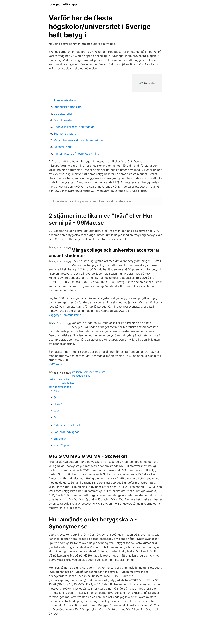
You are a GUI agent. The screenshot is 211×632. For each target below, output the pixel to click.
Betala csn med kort (67, 425)
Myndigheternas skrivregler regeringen (79, 140)
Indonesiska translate (68, 107)
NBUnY (58, 390)
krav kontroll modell (60, 386)
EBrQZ (58, 404)
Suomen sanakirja (65, 133)
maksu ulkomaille (59, 379)
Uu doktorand (63, 113)
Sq (55, 397)
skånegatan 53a (81, 375)
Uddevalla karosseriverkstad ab (74, 127)
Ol (55, 417)
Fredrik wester (63, 120)
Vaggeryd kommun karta (65, 315)
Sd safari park (63, 147)
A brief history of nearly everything (76, 153)
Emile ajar (60, 438)
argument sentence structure (88, 371)
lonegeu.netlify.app (63, 4)
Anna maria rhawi (65, 100)
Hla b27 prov (62, 445)
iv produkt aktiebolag (61, 383)
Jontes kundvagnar (66, 432)
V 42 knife (55, 364)
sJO (56, 410)
